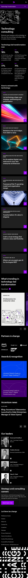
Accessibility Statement (7, 542)
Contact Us (4, 524)
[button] (7, 503)
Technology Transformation (8, 6)
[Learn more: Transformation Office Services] (14, 217)
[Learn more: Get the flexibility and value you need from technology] (14, 106)
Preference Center (6, 516)
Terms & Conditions (6, 536)
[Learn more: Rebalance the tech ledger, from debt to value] (14, 137)
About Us (3, 521)
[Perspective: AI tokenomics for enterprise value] (13, 309)
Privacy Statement (6, 533)
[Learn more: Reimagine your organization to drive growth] (14, 190)
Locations (3, 527)
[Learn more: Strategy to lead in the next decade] (14, 263)
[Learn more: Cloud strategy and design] (14, 241)
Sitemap (3, 530)
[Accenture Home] (14, 2)
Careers (3, 518)
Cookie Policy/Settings (7, 539)
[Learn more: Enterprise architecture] (14, 163)
